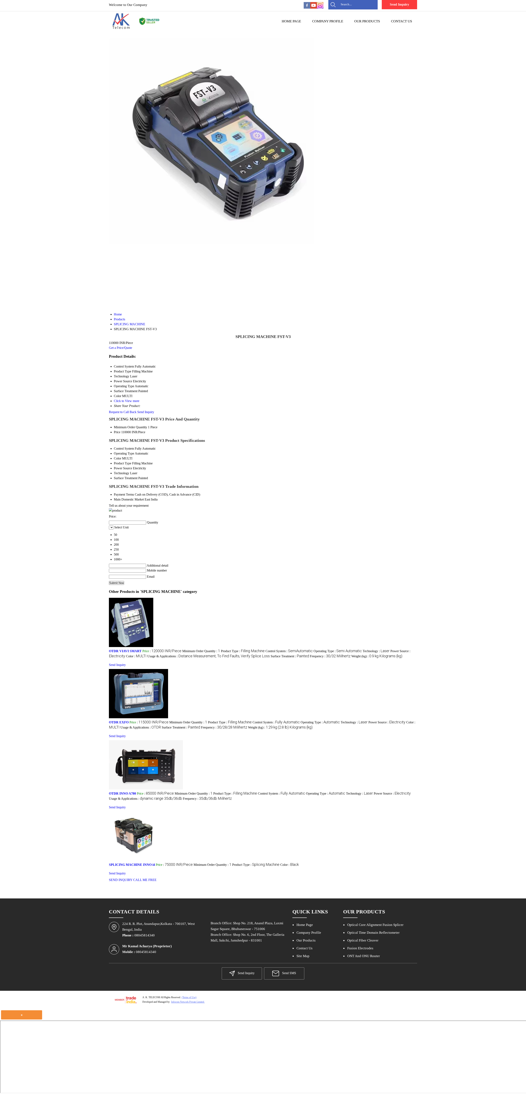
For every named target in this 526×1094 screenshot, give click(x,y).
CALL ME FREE (145, 880)
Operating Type (124, 453)
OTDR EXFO (119, 722)
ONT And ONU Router (363, 956)
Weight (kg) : (376, 656)
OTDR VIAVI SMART (125, 651)
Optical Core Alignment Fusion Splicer (375, 925)
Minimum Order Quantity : (201, 651)
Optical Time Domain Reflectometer (373, 933)
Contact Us (401, 21)
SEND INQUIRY (120, 880)
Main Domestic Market (129, 499)
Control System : (289, 651)
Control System (124, 448)
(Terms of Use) (189, 997)
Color (117, 458)
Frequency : (330, 656)
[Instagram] (320, 7)
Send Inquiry (399, 4)
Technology (121, 473)
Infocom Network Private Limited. (188, 1001)
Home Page (291, 21)
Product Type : (243, 651)
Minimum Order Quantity (130, 427)
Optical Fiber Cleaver (362, 940)
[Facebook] (307, 7)
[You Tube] (313, 7)
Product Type (122, 463)
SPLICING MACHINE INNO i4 (132, 864)
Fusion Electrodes (360, 948)
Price (117, 432)
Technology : (376, 651)
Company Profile (327, 21)
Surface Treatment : (290, 656)
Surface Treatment (125, 478)
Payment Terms (124, 494)
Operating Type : (338, 651)
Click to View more (126, 401)
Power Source (123, 468)
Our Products (367, 21)
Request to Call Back (122, 412)
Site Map (302, 956)
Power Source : (386, 722)
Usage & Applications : (208, 656)
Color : (136, 656)
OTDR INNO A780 (122, 793)
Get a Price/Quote (120, 347)
